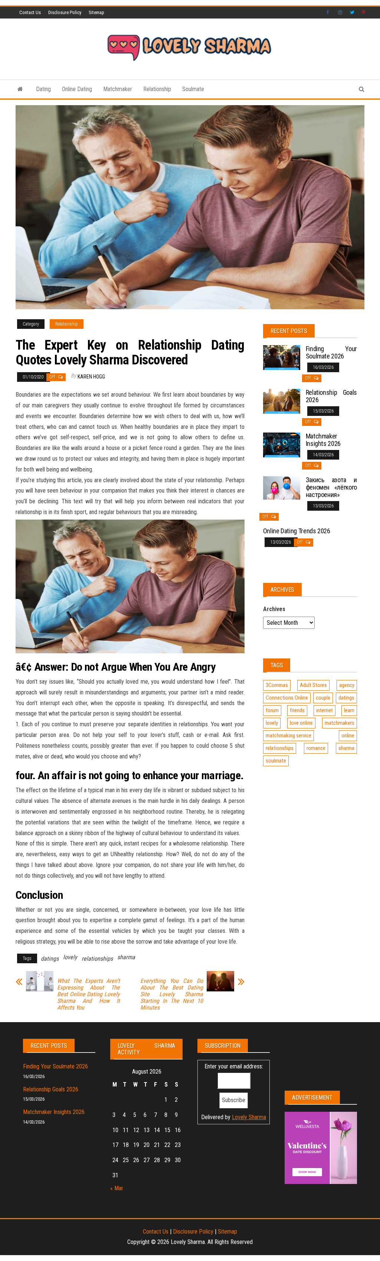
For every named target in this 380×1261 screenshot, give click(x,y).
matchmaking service (288, 735)
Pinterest (364, 13)
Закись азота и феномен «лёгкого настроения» (331, 487)
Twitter (352, 13)
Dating (43, 89)
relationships (97, 958)
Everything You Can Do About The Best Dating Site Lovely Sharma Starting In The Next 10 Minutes (171, 994)
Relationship (157, 89)
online (347, 735)
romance (316, 748)
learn (349, 710)
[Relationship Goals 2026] (281, 400)
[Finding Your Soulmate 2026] (281, 357)
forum (272, 710)
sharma (126, 957)
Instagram (340, 13)
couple (323, 697)
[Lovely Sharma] (20, 89)
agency (346, 685)
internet (324, 710)
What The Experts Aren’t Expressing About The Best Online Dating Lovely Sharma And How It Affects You (88, 994)
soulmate (276, 760)
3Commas (277, 685)
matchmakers (339, 723)
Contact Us (30, 12)
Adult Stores (313, 685)
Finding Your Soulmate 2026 (331, 352)
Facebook (328, 13)
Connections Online (287, 697)
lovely (70, 957)
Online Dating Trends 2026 (296, 531)
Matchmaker (117, 89)
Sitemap (96, 12)
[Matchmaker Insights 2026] (281, 444)
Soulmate (193, 89)
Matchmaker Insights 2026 (323, 439)
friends (297, 710)
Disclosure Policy (64, 12)
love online (301, 723)
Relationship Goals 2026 (331, 396)
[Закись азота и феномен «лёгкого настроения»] (281, 487)
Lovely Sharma (249, 1117)
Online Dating (77, 89)
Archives (274, 609)
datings (50, 958)
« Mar (116, 1188)
